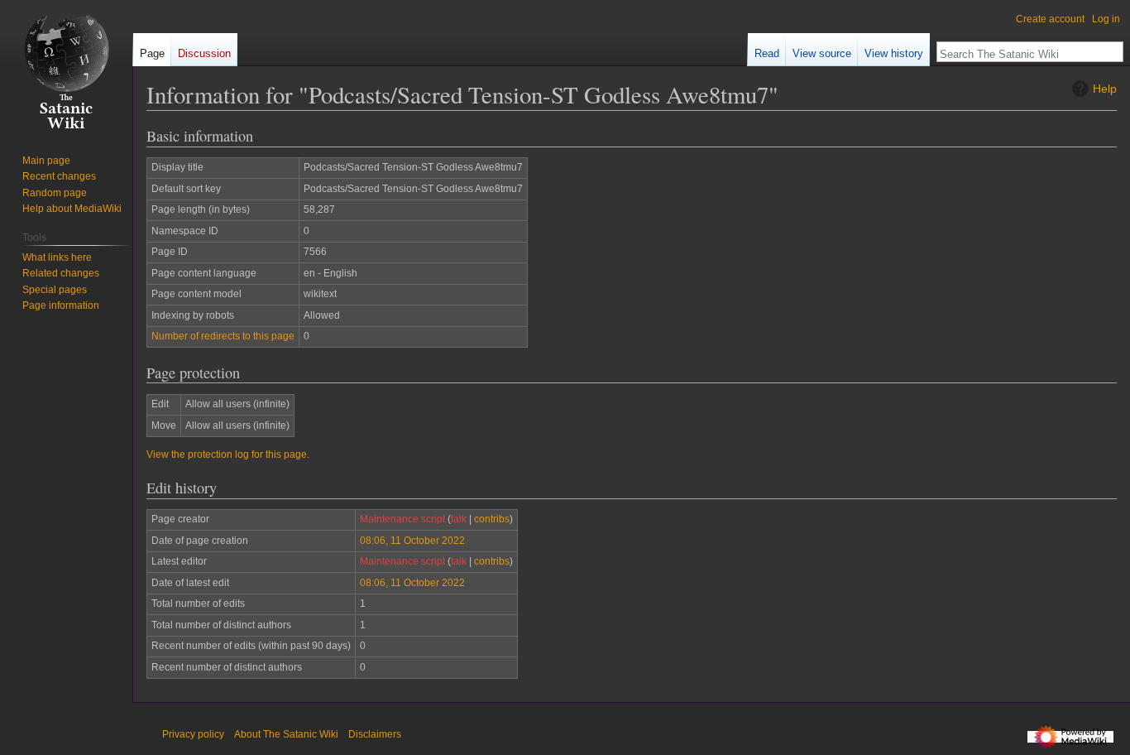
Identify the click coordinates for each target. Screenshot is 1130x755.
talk (459, 519)
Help (1105, 88)
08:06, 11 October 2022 (412, 540)
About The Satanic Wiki (286, 734)
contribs (492, 519)
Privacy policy (193, 734)
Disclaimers (374, 734)
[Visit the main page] (66, 66)
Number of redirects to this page (222, 336)
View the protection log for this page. (227, 454)
